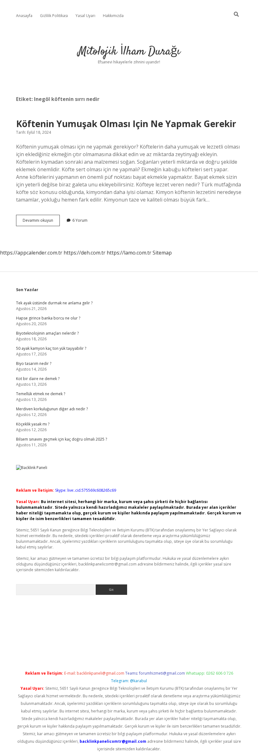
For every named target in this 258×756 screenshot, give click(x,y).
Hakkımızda (113, 15)
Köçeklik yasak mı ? (32, 424)
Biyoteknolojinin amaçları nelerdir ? (47, 333)
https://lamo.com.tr (129, 252)
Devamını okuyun (41, 221)
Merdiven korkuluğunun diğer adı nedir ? (52, 409)
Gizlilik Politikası (54, 15)
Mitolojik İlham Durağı (129, 51)
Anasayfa (24, 15)
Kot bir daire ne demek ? (37, 378)
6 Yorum (79, 220)
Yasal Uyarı (85, 15)
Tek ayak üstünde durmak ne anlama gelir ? (54, 303)
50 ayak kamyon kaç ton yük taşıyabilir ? (51, 348)
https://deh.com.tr (84, 252)
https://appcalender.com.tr (31, 252)
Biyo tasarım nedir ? (33, 363)
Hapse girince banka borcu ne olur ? (48, 318)
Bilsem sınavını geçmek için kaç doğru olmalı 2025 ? (61, 439)
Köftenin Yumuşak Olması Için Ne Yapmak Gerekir (126, 124)
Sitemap (162, 252)
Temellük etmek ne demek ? (40, 393)
